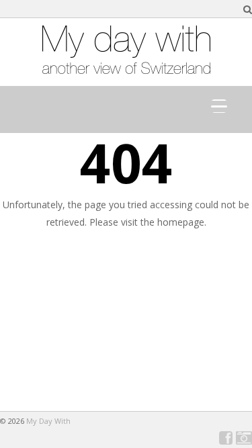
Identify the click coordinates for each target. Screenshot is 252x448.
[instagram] (244, 438)
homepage (180, 222)
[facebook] (226, 438)
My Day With (48, 421)
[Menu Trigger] (219, 106)
